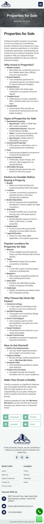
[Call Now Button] (39, 511)
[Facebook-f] (17, 457)
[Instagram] (22, 457)
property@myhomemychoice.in (20, 506)
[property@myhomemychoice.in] (4, 506)
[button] (40, 4)
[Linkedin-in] (27, 457)
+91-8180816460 (15, 512)
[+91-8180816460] (4, 512)
